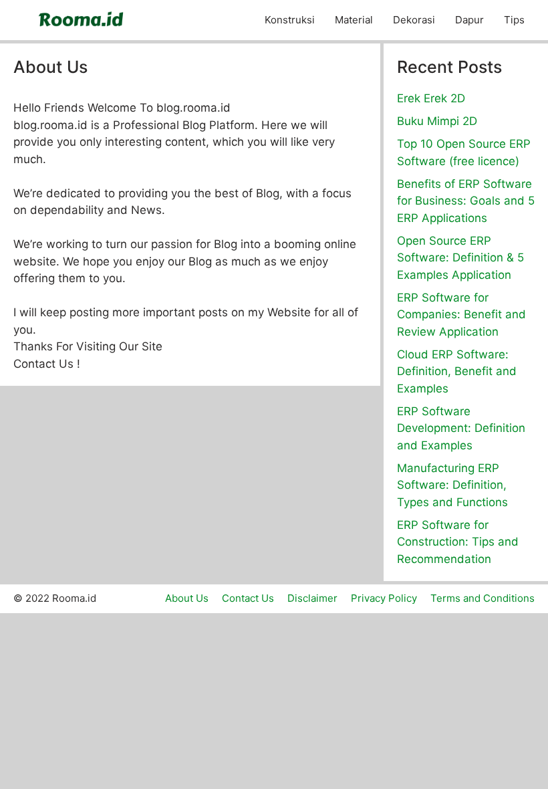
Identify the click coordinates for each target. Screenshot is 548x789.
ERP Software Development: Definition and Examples (461, 428)
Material (354, 19)
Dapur (469, 19)
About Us (187, 598)
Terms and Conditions (482, 598)
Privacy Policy (384, 598)
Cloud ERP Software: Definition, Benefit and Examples (457, 371)
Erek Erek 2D (431, 98)
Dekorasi (414, 19)
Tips (514, 19)
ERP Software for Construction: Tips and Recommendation (458, 542)
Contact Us (248, 598)
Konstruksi (290, 19)
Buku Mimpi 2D (437, 121)
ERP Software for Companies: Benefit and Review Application (461, 314)
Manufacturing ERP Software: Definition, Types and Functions (452, 485)
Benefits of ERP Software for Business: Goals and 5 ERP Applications (466, 201)
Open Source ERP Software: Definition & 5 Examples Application (460, 257)
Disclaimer (312, 598)
